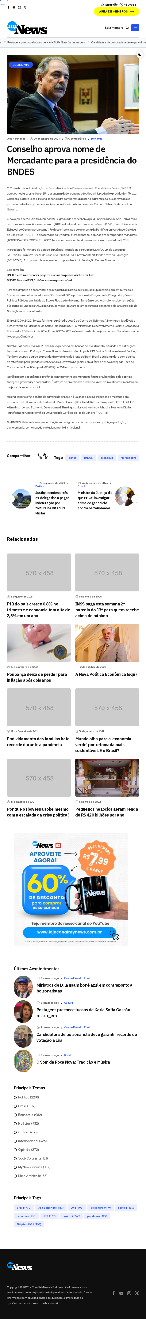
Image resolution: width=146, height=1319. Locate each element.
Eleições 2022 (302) (29, 1224)
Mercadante (128, 457)
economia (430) (26, 1216)
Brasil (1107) (26, 1106)
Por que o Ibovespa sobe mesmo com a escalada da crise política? (38, 812)
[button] (135, 27)
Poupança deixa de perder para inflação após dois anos (37, 677)
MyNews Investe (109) (34, 1167)
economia (107, 457)
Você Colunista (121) (33, 1158)
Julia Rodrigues (16, 138)
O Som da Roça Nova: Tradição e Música (73, 1062)
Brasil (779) (24, 1207)
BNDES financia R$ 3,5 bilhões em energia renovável (39, 280)
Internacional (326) (32, 1141)
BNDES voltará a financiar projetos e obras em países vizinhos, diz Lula (50, 275)
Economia (96, 138)
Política (39, 486)
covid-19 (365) (71, 1216)
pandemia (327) (97, 1216)
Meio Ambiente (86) (32, 1176)
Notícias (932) (28, 1123)
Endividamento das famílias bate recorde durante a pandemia (38, 741)
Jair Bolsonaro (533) (50, 1207)
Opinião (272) (28, 1149)
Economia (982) (30, 1115)
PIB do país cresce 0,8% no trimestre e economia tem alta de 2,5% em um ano (38, 609)
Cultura (68, 1002)
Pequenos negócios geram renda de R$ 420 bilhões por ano (106, 812)
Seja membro (114, 28)
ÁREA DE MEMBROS (113, 11)
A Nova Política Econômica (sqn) (106, 674)
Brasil (81, 486)
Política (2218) (28, 1097)
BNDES (88, 457)
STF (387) (50, 1216)
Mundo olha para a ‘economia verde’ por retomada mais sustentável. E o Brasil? (103, 744)
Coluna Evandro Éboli (77, 978)
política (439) (126, 1207)
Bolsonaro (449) (100, 1207)
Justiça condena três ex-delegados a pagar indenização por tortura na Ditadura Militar (52, 503)
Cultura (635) (27, 1132)
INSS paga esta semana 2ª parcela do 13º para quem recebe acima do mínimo (107, 609)
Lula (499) (77, 1207)
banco (72, 457)
